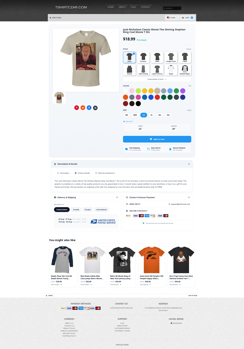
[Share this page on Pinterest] (76, 107)
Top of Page (192, 295)
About (122, 7)
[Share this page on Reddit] (83, 107)
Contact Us (69, 326)
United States (61, 210)
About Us (69, 323)
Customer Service (122, 328)
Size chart (129, 121)
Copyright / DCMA (122, 331)
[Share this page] (95, 108)
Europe (88, 210)
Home (111, 7)
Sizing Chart (122, 326)
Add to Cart (159, 139)
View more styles (156, 79)
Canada (76, 210)
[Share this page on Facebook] (89, 107)
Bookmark (177, 323)
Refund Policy (69, 333)
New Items (56, 18)
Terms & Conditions (69, 331)
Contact (145, 7)
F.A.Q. (133, 7)
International (101, 210)
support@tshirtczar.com (180, 204)
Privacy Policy (69, 328)
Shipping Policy (69, 336)
